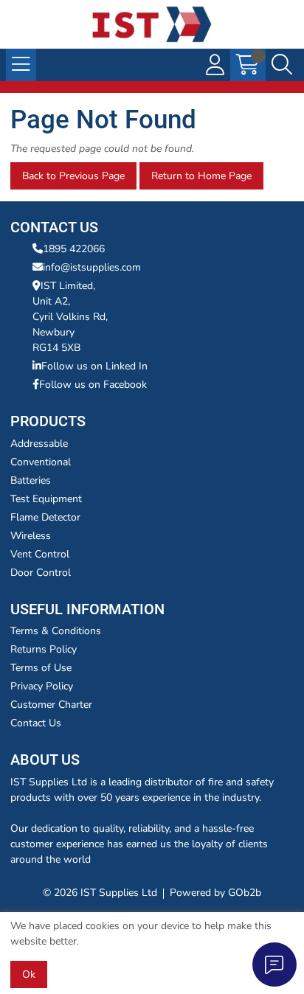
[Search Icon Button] (282, 65)
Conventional (40, 462)
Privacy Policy (41, 686)
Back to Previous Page (73, 176)
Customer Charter (51, 705)
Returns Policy (43, 649)
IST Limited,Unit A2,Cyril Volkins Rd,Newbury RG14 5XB (70, 317)
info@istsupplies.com (92, 267)
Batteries (30, 480)
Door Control (40, 573)
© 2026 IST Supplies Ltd (100, 893)
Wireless (30, 536)
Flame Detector (45, 517)
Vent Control (39, 554)
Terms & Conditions (55, 631)
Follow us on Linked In (94, 366)
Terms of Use (41, 668)
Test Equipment (46, 499)
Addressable (39, 444)
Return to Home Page (201, 176)
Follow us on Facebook (93, 385)
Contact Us (35, 723)
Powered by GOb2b (215, 893)
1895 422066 (74, 249)
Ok (28, 974)
